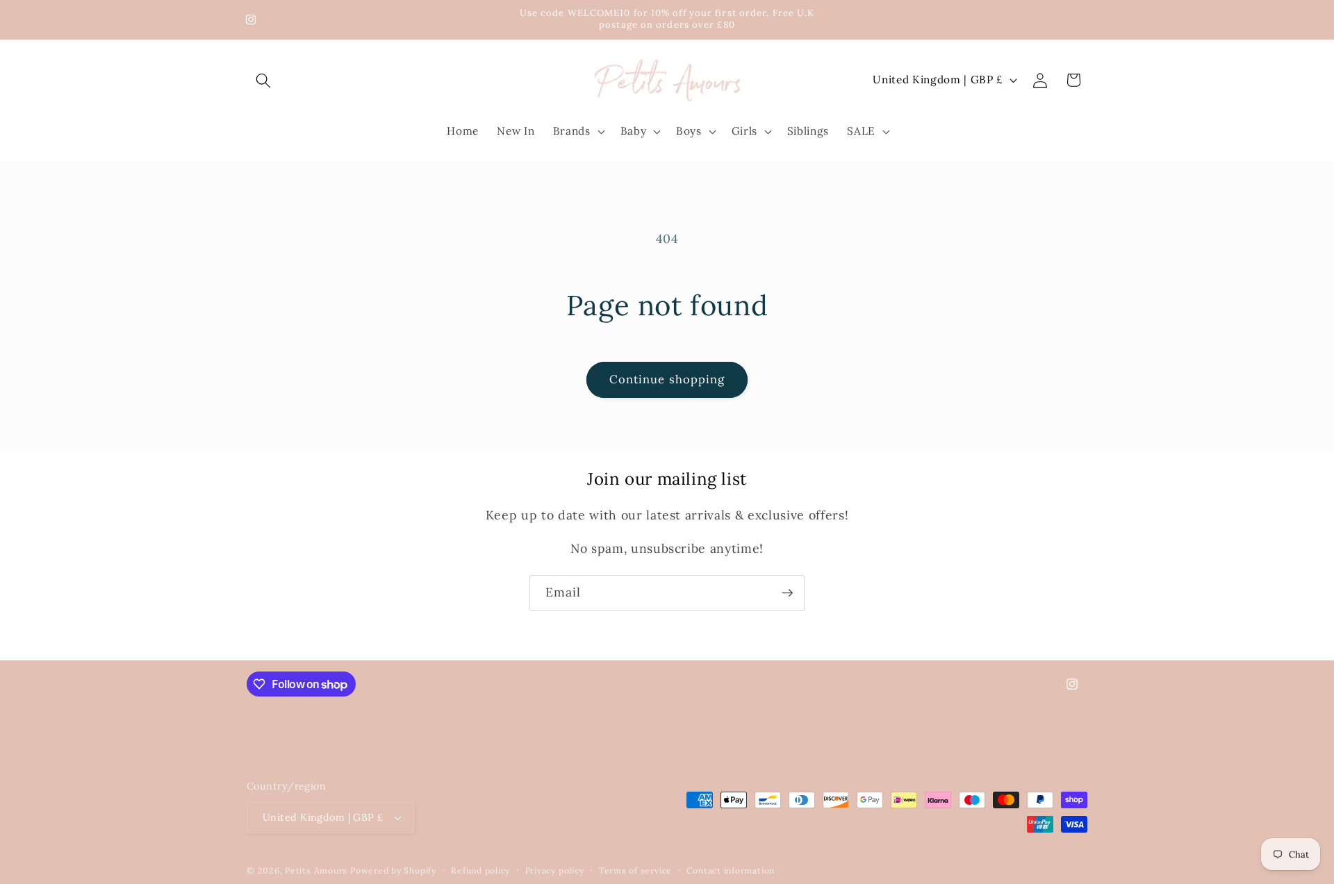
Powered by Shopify (393, 870)
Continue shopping (667, 379)
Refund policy (480, 870)
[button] (263, 80)
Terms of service (635, 870)
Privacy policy (554, 870)
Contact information (730, 870)
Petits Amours (316, 870)
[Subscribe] (787, 593)
